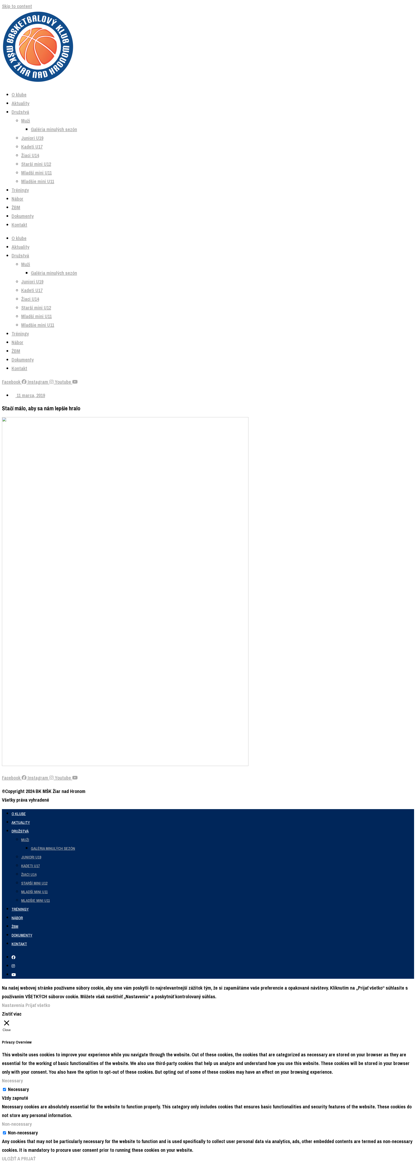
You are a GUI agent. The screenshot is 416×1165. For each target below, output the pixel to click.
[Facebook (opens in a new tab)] (13, 957)
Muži (25, 120)
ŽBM (16, 207)
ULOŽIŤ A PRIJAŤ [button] (19, 1158)
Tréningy (20, 190)
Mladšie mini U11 (37, 181)
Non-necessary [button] (17, 1124)
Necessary (18, 1089)
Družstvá (20, 112)
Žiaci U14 (30, 155)
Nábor (17, 198)
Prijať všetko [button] (38, 1005)
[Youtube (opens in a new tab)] (14, 974)
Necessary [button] (12, 1080)
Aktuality (20, 103)
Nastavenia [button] (13, 1005)
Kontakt (19, 224)
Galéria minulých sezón (54, 129)
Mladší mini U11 (36, 172)
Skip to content (17, 6)
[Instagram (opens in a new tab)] (13, 966)
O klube (19, 94)
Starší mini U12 (36, 164)
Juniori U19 (32, 138)
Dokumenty (23, 216)
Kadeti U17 (32, 146)
